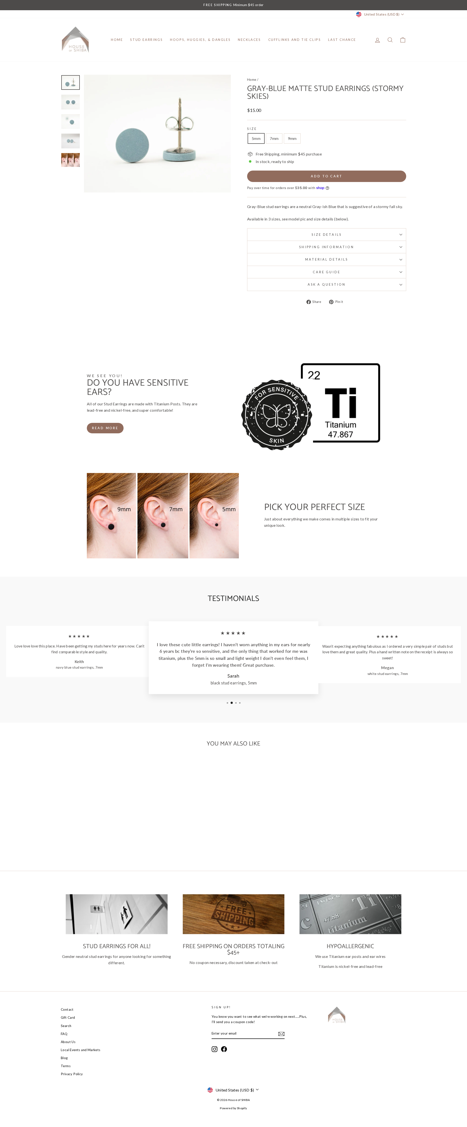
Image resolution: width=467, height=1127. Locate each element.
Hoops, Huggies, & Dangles (200, 40)
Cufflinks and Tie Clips (294, 40)
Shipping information (326, 247)
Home (117, 40)
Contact (67, 1009)
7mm (274, 138)
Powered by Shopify (233, 1108)
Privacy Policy (72, 1074)
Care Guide (326, 272)
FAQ (64, 1034)
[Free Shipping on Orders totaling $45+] (233, 914)
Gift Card (68, 1017)
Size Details (326, 234)
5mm (256, 138)
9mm (292, 138)
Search (66, 1026)
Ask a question (327, 284)
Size (252, 129)
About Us (68, 1042)
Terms (66, 1066)
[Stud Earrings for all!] (116, 914)
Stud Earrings (146, 40)
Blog (64, 1058)
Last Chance (342, 40)
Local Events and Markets (80, 1050)
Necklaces (249, 40)
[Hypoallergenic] (350, 914)
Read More (105, 428)
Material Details (326, 259)
